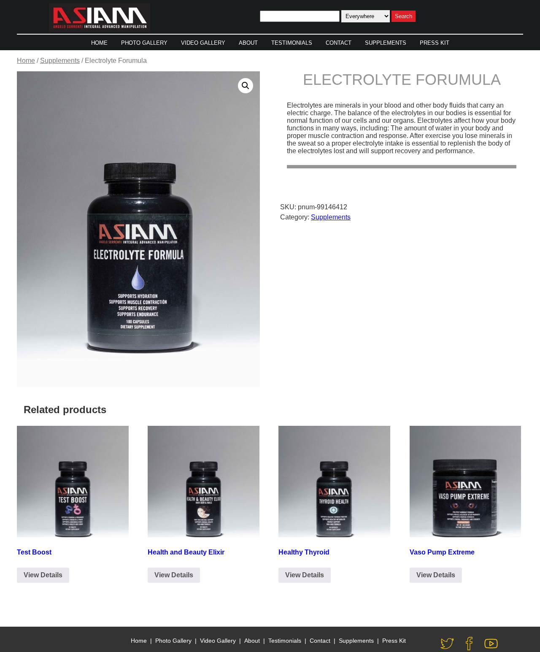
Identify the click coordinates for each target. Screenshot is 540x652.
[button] (245, 85)
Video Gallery (203, 43)
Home (99, 43)
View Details (43, 575)
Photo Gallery (144, 43)
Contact (338, 43)
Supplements (385, 43)
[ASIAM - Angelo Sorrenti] (99, 18)
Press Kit (434, 43)
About (248, 43)
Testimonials (291, 43)
